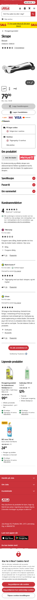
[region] (18, 574)
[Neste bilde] (32, 67)
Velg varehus (8, 19)
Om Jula (5, 485)
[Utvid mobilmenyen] (34, 8)
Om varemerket (9, 191)
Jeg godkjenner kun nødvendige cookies (18, 590)
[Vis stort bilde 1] (18, 68)
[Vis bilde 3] (15, 88)
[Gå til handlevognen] (29, 8)
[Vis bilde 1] (4, 88)
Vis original (17, 271)
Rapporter (13, 255)
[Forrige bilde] (4, 67)
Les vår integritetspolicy (19, 579)
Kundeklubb (7, 491)
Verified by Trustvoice (17, 354)
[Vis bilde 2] (9, 88)
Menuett (4, 40)
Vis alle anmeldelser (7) (18, 348)
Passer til (6, 184)
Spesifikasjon (8, 178)
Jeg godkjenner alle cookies (18, 584)
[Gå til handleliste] (24, 8)
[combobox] (18, 14)
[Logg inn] (20, 8)
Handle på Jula (8, 478)
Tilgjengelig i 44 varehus (10, 413)
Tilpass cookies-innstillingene (18, 595)
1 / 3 (28, 82)
